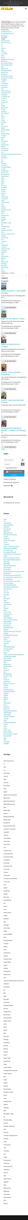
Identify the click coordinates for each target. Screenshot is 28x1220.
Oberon (3, 193)
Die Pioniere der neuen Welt (12, 581)
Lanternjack (7, 641)
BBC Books (4, 61)
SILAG (3, 212)
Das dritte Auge (8, 550)
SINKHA (6, 699)
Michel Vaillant (8, 666)
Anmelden (14, 475)
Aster (2, 56)
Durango (6, 595)
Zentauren (7, 742)
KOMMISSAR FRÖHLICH (10, 635)
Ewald (3, 128)
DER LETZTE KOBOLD (10, 566)
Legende (6, 643)
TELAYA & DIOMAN (9, 716)
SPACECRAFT (7, 703)
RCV (2, 204)
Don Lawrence (8, 589)
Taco (2, 232)
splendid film (5, 215)
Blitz (2, 67)
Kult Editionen (5, 174)
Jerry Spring (7, 625)
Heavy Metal (4, 145)
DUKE (3, 117)
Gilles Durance (8, 614)
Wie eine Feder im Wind (10, 734)
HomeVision (4, 148)
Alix (5, 521)
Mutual (3, 191)
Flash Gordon (8, 604)
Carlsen (3, 82)
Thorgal (6, 718)
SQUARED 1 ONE (6, 223)
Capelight (4, 80)
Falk (5, 596)
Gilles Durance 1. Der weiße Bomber (13, 291)
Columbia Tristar (6, 93)
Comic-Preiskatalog (9, 540)
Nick (5, 672)
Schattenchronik (8, 689)
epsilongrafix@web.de (14, 4)
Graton (3, 143)
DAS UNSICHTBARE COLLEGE (12, 560)
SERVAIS (6, 693)
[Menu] (26, 8)
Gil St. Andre (7, 612)
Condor (3, 100)
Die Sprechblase (8, 583)
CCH (2, 89)
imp (2, 152)
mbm (2, 178)
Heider (3, 147)
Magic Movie (5, 176)
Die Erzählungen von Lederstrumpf (14, 571)
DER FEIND (7, 564)
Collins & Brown (5, 91)
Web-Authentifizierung (15, 471)
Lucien (5, 653)
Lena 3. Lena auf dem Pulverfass (10, 373)
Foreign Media (5, 134)
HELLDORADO (8, 618)
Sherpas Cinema (6, 210)
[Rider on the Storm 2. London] (14, 339)
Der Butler (7, 562)
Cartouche (4, 85)
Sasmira (6, 687)
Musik (5, 668)
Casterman (4, 87)
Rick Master (7, 682)
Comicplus (4, 95)
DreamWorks (5, 113)
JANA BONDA (7, 622)
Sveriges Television (6, 230)
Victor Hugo (7, 730)
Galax (5, 610)
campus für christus (7, 78)
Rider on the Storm (9, 684)
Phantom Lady (8, 676)
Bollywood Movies (6, 70)
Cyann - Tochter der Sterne (11, 546)
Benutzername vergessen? (11, 482)
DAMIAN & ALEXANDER (10, 548)
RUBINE (6, 685)
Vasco (5, 728)
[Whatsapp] (17, 1)
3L (1, 44)
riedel (3, 206)
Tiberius (3, 236)
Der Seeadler (7, 567)
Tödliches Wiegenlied (10, 722)
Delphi (3, 106)
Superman (7, 709)
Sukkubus (6, 707)
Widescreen (4, 262)
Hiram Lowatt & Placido (10, 620)
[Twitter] (12, 1)
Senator (3, 208)
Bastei (3, 57)
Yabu (5, 738)
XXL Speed (4, 265)
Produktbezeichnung (7, 33)
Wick (2, 260)
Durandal (6, 593)
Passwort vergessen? (10, 479)
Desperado (4, 108)
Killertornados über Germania (12, 631)
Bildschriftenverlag (6, 65)
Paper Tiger (4, 197)
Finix (2, 132)
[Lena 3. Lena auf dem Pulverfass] (14, 367)
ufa (2, 243)
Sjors (5, 701)
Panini (3, 195)
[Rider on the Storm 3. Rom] (14, 314)
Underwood (4, 245)
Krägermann (5, 171)
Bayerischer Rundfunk (7, 59)
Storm (5, 705)
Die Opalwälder (8, 579)
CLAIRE (6, 537)
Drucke (6, 591)
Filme (5, 600)
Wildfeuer (4, 264)
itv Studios (4, 158)
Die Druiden (7, 569)
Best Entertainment (7, 63)
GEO (2, 139)
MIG (2, 184)
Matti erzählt (7, 660)
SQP (2, 221)
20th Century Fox (6, 42)
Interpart (4, 156)
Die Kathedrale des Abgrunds (12, 575)
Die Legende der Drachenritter (13, 577)
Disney (3, 109)
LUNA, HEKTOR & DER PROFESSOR (14, 655)
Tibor (5, 720)
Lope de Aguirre (8, 649)
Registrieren (7, 485)
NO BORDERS (8, 674)
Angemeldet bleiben (11, 468)
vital (2, 254)
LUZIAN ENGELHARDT (10, 656)
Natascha (6, 670)
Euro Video (4, 126)
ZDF (2, 269)
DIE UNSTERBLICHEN (10, 585)
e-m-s (2, 119)
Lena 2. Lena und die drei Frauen (12, 401)
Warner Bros (5, 256)
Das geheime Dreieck (10, 552)
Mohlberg (4, 187)
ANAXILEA (6, 527)
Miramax (3, 186)
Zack (5, 740)
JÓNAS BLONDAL (8, 627)
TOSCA (6, 724)
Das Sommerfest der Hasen (12, 558)
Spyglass (3, 219)
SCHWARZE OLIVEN (9, 691)
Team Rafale (7, 714)
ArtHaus (3, 52)
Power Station (5, 202)
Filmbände (7, 598)
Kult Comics (4, 173)
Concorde (4, 98)
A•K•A (5, 519)
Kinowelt (3, 163)
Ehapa (3, 121)
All (2, 46)
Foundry (3, 135)
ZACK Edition (5, 267)
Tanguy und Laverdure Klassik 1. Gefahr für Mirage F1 (13, 430)
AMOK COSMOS (8, 525)
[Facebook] (10, 1)
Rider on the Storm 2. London (10, 345)
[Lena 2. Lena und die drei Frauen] (14, 395)
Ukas (5, 726)
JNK (2, 161)
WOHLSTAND (7, 736)
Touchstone (4, 238)
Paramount (4, 199)
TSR (2, 239)
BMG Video (4, 69)
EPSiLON (3, 122)
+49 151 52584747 (19, 3)
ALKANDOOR (7, 523)
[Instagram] (15, 1)
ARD (2, 50)
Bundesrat (4, 74)
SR (2, 225)
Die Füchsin (7, 573)
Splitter (3, 217)
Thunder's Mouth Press (8, 234)
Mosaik (3, 189)
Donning (3, 111)
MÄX (5, 662)
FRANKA (6, 608)
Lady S (5, 639)
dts (2, 115)
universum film (5, 249)
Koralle (3, 169)
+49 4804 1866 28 (9, 3)
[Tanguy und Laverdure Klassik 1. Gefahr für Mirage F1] (14, 423)
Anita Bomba (7, 529)
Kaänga (6, 629)
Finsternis (6, 602)
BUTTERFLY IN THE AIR (10, 535)
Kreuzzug (6, 637)
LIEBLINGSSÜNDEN (9, 647)
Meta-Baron (7, 664)
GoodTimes (4, 141)
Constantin (4, 102)
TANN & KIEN (7, 713)
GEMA (3, 137)
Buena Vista (4, 72)
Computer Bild (5, 96)
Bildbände (6, 531)
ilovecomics (4, 150)
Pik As (5, 678)
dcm (2, 104)
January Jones (8, 624)
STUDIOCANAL (5, 226)
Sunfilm (3, 228)
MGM (2, 182)
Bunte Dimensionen (7, 76)
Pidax (2, 200)
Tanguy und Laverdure (10, 711)
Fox (5, 606)
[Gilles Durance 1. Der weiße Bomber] (14, 286)
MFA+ (2, 180)
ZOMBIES (6, 744)
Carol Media (4, 83)
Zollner (3, 271)
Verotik (3, 252)
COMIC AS (6, 538)
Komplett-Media (6, 167)
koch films (4, 165)
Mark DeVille (7, 658)
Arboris (3, 48)
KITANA (6, 633)
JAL (2, 160)
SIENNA (6, 695)
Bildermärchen (8, 533)
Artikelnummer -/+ (6, 31)
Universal (4, 247)
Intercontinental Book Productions (11, 154)
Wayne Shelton (8, 732)
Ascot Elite (4, 54)
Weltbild (3, 258)
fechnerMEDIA (5, 130)
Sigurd (5, 697)
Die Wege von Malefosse (11, 587)
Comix (5, 542)
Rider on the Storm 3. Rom (13, 318)
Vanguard (4, 251)
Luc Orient (7, 651)
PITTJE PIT (6, 680)
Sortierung (4, 35)
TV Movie (4, 241)
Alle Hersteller (5, 41)
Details (3, 309)
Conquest (6, 544)
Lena (5, 645)
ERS (2, 124)
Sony (2, 213)
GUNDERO (7, 616)
